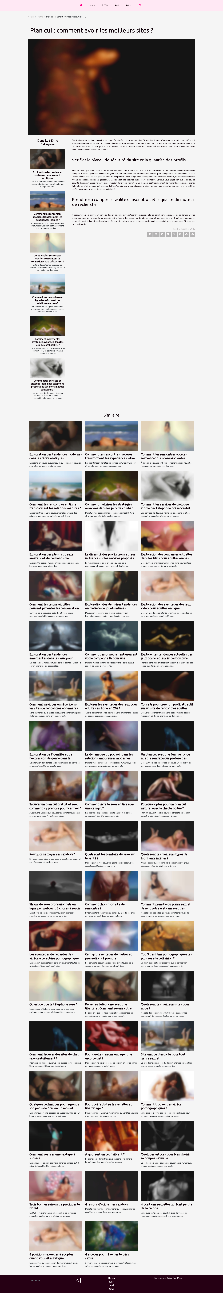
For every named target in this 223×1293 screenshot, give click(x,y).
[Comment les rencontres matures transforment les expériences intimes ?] (47, 201)
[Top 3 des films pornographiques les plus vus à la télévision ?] (167, 935)
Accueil (31, 16)
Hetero (92, 5)
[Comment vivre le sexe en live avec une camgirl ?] (111, 785)
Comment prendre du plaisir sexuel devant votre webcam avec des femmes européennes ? (165, 908)
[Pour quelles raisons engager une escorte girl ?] (111, 1035)
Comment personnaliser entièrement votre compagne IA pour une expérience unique (111, 658)
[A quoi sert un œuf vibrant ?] (111, 1135)
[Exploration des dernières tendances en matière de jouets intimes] (111, 585)
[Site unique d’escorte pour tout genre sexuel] (167, 1035)
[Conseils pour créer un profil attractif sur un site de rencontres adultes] (167, 685)
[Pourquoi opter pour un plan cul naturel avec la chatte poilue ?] (167, 785)
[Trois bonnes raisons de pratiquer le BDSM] (55, 1185)
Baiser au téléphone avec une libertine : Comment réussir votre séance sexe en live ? (108, 1008)
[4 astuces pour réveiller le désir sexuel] (111, 1235)
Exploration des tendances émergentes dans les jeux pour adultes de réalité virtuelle (51, 658)
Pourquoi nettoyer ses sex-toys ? (52, 854)
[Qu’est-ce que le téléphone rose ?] (55, 985)
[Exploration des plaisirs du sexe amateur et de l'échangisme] (55, 535)
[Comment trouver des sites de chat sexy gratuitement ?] (55, 1035)
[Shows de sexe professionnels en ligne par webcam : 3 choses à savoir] (55, 885)
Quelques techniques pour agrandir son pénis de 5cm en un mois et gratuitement (54, 1108)
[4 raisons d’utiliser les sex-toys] (111, 1185)
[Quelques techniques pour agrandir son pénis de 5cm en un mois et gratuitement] (55, 1085)
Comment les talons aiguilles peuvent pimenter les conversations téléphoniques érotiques (54, 608)
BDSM (105, 5)
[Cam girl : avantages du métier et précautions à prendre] (111, 935)
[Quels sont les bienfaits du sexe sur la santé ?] (111, 835)
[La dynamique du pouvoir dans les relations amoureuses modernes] (111, 735)
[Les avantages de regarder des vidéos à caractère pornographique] (55, 935)
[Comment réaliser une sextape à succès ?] (55, 1135)
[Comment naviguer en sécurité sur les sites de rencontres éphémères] (55, 685)
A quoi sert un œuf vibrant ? (105, 1154)
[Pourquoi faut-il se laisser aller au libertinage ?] (111, 1085)
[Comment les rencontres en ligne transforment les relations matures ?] (47, 284)
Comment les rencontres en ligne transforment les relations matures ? (47, 300)
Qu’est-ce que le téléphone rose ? (53, 1004)
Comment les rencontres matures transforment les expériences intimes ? (47, 216)
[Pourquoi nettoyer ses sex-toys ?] (55, 835)
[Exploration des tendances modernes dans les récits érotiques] (47, 159)
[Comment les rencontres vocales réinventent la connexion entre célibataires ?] (47, 243)
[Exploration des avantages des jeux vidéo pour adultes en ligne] (167, 585)
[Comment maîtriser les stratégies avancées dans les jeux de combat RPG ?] (47, 326)
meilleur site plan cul (95, 176)
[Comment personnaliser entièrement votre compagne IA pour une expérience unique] (111, 635)
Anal (117, 5)
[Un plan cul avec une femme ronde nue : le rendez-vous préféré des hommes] (167, 735)
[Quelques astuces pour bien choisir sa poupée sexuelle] (167, 1135)
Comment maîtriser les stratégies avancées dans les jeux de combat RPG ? (47, 342)
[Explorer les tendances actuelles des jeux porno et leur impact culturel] (167, 635)
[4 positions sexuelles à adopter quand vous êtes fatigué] (55, 1235)
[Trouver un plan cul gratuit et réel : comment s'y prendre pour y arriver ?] (55, 785)
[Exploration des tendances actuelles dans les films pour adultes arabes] (167, 535)
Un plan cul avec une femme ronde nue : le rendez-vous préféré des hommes (165, 758)
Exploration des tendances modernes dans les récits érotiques (47, 175)
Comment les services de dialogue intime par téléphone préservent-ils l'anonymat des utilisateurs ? (47, 385)
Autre (128, 5)
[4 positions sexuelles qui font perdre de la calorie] (167, 1185)
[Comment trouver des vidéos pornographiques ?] (167, 1085)
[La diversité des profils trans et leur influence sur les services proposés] (111, 535)
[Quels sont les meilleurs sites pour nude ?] (167, 985)
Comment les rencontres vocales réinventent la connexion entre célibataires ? (47, 258)
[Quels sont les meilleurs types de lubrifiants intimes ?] (167, 835)
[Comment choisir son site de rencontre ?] (111, 885)
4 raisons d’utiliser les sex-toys (106, 1204)
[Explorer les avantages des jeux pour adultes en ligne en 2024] (111, 685)
